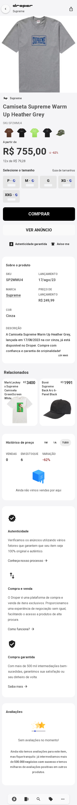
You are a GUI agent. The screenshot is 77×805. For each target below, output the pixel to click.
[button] (14, 799)
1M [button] (46, 442)
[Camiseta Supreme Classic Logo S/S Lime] (34, 132)
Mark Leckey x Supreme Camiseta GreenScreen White (13, 386)
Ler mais (63, 355)
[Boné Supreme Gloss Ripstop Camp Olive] (60, 132)
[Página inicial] (23, 6)
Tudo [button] (65, 442)
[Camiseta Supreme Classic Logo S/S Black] (22, 132)
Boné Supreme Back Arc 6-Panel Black (49, 386)
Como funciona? (21, 629)
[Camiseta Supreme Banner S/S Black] (47, 132)
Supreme (18, 11)
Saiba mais (18, 686)
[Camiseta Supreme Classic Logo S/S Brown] (9, 132)
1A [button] (54, 442)
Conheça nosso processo (28, 561)
